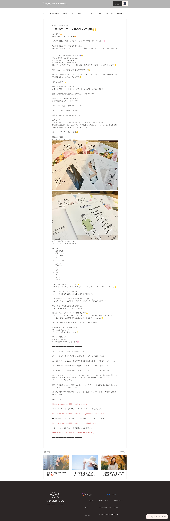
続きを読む (119, 13)
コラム (72, 13)
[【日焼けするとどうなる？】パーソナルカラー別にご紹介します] (85, 462)
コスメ (85, 13)
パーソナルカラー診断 (54, 13)
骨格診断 (65, 13)
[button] (125, 3)
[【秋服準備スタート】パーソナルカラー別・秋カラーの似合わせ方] (114, 462)
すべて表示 (123, 451)
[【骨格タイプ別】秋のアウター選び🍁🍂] (56, 462)
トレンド (93, 13)
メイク (100, 13)
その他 (79, 13)
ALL (44, 13)
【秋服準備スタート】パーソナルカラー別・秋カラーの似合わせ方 (113, 474)
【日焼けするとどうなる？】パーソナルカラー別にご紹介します (84, 474)
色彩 (112, 13)
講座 (107, 13)
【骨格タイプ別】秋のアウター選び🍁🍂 (56, 474)
